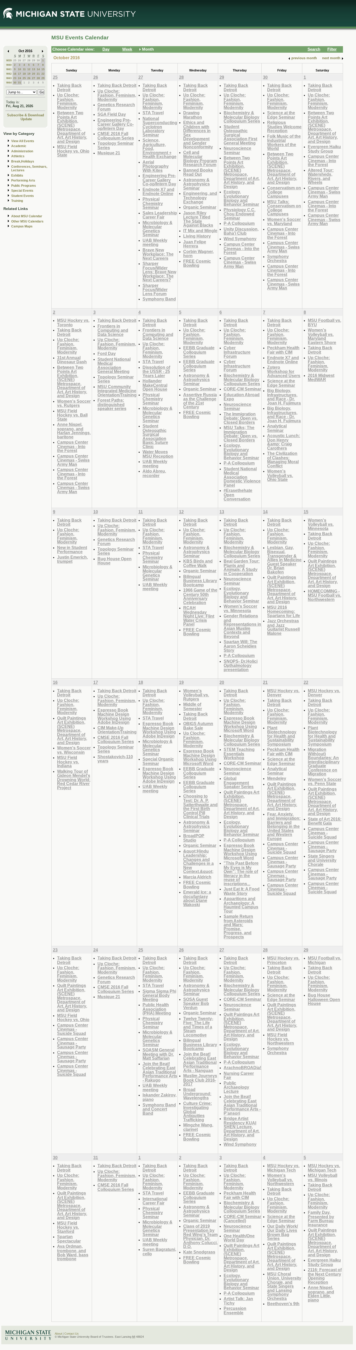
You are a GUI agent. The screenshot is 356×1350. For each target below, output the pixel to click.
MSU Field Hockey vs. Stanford (68, 1227)
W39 (9, 60)
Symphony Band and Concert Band (159, 1109)
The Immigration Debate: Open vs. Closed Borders (240, 418)
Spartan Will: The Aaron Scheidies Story (240, 645)
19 (28, 73)
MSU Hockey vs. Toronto (73, 322)
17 (19, 73)
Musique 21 (108, 152)
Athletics (17, 156)
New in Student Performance (72, 549)
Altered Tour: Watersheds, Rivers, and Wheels (321, 176)
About (58, 1333)
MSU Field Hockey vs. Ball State (72, 414)
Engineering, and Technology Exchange (200, 197)
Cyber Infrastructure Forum (237, 351)
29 (33, 60)
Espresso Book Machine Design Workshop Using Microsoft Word (200, 757)
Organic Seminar (199, 207)
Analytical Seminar (277, 428)
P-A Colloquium (239, 223)
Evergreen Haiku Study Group (324, 148)
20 (33, 73)
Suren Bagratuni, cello (159, 1251)
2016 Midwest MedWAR (321, 377)
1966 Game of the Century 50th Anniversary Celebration (200, 596)
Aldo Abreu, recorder (154, 473)
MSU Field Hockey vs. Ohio (73, 1017)
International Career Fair (155, 1201)
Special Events (22, 190)
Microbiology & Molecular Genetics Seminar (158, 228)
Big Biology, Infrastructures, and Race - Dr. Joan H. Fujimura (284, 396)
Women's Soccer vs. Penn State (324, 781)
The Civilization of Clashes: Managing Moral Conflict (283, 459)
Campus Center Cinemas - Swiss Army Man (240, 262)
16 (14, 73)
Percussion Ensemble (235, 1310)
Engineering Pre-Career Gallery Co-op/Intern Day (115, 124)
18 (24, 73)
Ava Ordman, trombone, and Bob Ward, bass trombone (72, 1252)
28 (28, 60)
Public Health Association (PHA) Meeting (157, 1008)
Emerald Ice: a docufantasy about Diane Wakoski (197, 898)
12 (28, 69)
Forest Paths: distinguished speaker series (111, 404)
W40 (9, 64)
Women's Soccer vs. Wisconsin (74, 750)
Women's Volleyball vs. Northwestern (280, 1179)
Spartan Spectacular (69, 1238)
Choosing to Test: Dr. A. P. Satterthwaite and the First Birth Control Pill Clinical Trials (200, 806)
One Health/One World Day (239, 1238)
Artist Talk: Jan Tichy (238, 1300)
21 (38, 73)
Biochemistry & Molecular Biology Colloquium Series (242, 116)
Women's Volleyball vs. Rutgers (196, 694)
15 (43, 69)
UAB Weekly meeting (155, 242)
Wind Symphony (240, 238)
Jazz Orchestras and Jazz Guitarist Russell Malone (283, 627)
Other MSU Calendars (27, 221)
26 (19, 60)
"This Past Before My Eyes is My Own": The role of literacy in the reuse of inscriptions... (241, 873)
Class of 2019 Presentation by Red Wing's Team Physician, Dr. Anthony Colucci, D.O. (200, 1236)
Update (26, 119)
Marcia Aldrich (197, 877)
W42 (9, 73)
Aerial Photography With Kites (156, 166)
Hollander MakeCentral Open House (155, 384)
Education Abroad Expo (242, 396)
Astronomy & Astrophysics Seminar (196, 183)
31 (19, 82)
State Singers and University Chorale (322, 860)
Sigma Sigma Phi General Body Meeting (159, 995)
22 (43, 73)
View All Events (22, 141)
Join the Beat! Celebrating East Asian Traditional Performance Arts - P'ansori (242, 1104)
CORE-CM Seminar (242, 389)
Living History (197, 236)
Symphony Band (159, 299)
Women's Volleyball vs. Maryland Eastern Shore (322, 336)
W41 (9, 69)
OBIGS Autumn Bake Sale (198, 725)
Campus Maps (22, 226)
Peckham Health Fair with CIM (283, 349)
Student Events (22, 196)
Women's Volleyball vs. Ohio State (280, 475)
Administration (22, 151)
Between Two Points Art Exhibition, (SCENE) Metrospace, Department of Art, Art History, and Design (72, 127)
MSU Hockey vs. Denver (283, 692)
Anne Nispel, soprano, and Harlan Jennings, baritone (74, 430)
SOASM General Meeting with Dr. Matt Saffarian (158, 1053)
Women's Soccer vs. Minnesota (240, 608)
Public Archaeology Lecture (236, 1087)
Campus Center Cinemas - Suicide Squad (282, 847)
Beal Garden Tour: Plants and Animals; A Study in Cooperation (242, 567)
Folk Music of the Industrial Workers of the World (284, 142)
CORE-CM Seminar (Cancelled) (242, 1218)
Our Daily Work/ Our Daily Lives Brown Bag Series (282, 1232)
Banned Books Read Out (198, 172)
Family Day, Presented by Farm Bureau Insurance (321, 1218)
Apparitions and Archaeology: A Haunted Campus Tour (241, 904)
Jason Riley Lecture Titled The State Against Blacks (198, 219)
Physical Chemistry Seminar (153, 203)
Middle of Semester (192, 706)
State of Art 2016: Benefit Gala (324, 821)
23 (14, 78)
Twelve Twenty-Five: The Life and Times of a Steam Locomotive (198, 1026)
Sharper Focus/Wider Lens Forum (155, 289)
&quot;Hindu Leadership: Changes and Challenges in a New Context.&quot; (198, 861)
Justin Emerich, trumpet (72, 559)
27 (24, 60)
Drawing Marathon (192, 114)
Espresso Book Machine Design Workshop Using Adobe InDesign (114, 716)
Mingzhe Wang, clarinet (198, 1127)
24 (19, 78)
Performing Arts (23, 180)
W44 (9, 82)
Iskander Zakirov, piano (159, 1097)
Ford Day (106, 353)
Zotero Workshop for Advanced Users (283, 371)
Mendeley (276, 778)
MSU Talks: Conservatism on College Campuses (284, 207)
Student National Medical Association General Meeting (114, 365)
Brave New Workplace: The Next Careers (158, 254)
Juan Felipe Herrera (194, 244)
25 (14, 60)
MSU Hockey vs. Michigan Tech (283, 1167)
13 (33, 69)
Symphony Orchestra (278, 258)
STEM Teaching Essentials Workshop (239, 753)
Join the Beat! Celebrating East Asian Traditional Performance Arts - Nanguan (200, 1062)
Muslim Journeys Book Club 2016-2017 (200, 1079)
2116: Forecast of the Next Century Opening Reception (325, 1276)
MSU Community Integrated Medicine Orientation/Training (117, 390)
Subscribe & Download (25, 115)
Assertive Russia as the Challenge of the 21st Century (200, 400)
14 (38, 69)
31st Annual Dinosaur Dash (72, 359)
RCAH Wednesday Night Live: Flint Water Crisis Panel (198, 615)
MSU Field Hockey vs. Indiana (68, 761)
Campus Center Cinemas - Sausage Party (282, 861)
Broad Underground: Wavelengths (197, 1093)
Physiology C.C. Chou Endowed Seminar (239, 213)
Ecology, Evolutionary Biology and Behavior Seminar (241, 198)
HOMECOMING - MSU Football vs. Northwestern (324, 595)
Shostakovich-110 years (115, 758)
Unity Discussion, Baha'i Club (241, 231)
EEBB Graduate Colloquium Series (198, 351)
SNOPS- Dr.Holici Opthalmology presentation (240, 665)
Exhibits (17, 175)
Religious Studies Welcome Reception (284, 126)
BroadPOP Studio (193, 837)
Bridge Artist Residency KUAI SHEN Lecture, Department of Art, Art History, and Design (242, 1128)
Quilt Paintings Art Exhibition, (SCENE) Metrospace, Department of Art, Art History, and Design (282, 589)
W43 (9, 78)
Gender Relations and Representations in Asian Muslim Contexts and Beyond (242, 626)
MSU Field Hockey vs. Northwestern (280, 1038)
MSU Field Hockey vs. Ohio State (73, 150)
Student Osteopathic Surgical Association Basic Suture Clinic (155, 436)
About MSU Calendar (26, 216)
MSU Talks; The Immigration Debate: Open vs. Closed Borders (240, 433)
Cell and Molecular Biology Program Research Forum (200, 158)
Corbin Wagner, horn (198, 253)
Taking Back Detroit (69, 87)
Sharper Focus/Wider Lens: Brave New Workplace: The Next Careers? (159, 271)
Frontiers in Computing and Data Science (112, 330)
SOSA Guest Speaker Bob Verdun (196, 1003)
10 (19, 69)
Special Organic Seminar (158, 761)
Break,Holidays (22, 161)
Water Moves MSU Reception (158, 454)
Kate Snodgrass (199, 1252)
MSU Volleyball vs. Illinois (322, 1177)
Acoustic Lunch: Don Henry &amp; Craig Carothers (283, 441)
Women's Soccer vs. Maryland (284, 221)
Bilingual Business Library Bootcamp (200, 580)
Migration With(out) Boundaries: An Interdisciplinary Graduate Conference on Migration (324, 761)
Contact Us (71, 1333)
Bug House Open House (114, 560)
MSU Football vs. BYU (324, 322)
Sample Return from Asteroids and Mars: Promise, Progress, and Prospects (238, 926)
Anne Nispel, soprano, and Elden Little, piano (321, 1293)
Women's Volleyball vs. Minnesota (321, 524)
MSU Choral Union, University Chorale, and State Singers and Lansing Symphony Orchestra (284, 1286)
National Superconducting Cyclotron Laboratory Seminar (160, 126)
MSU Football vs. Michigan (324, 960)
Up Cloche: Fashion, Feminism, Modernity (68, 101)
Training (17, 201)
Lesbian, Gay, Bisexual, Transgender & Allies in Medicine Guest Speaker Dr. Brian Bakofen (284, 559)
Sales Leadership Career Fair (160, 215)
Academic (18, 146)
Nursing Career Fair (239, 1075)
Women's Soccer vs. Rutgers (74, 403)
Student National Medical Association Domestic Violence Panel (242, 476)
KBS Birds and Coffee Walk (198, 563)
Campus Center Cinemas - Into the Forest (241, 248)
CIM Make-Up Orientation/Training (117, 729)
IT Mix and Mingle (200, 230)
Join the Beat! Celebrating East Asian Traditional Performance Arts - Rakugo (160, 1071)
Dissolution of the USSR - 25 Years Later (156, 371)
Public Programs (23, 186)
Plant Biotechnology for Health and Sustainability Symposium (281, 735)
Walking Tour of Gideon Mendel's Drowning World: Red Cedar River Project (73, 779)
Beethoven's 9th (283, 1303)
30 (38, 60)
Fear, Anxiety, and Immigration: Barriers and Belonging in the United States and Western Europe (283, 826)
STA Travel (153, 112)
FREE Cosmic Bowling (197, 263)
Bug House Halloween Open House (324, 999)
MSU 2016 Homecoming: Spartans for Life (283, 611)
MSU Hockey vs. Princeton (283, 960)
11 (24, 69)
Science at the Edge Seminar (281, 114)
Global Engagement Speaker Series (239, 782)
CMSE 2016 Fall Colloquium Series (115, 135)
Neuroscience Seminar (237, 150)
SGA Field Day (111, 114)
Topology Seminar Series (115, 145)
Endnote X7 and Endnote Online (158, 191)
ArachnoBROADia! (242, 1067)
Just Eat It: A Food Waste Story (242, 891)
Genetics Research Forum (116, 106)
